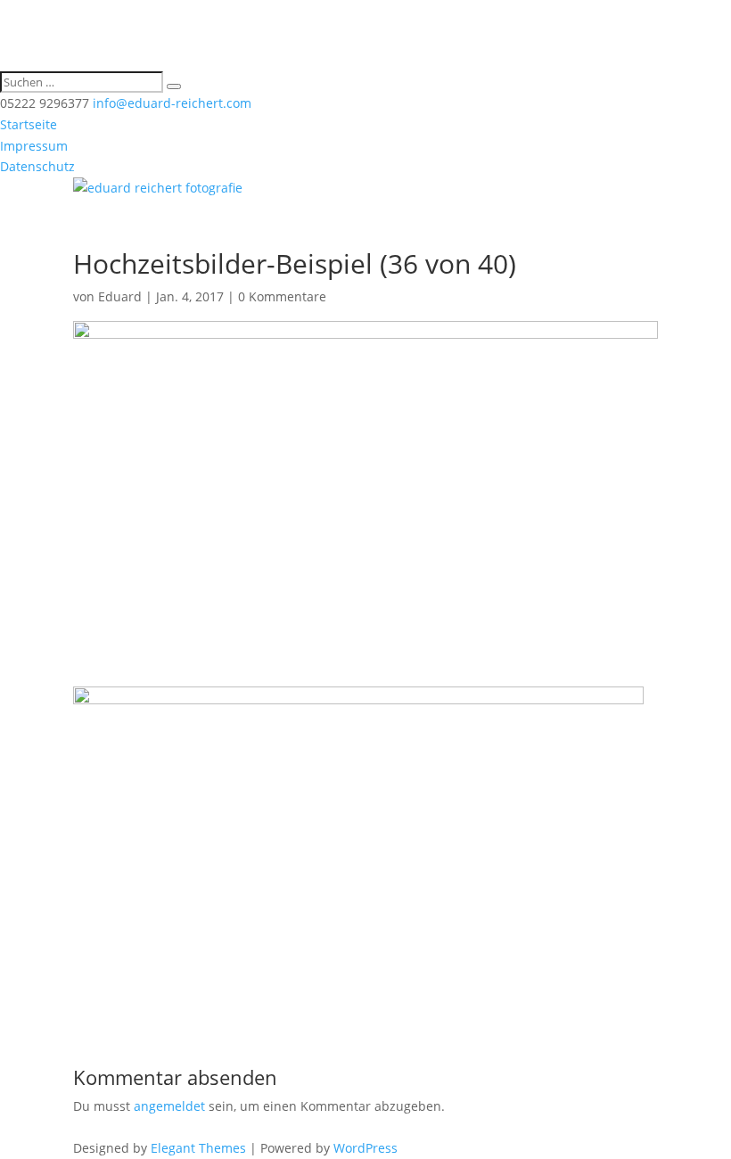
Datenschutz (37, 166)
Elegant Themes (198, 1147)
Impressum (34, 145)
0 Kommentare (282, 296)
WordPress (365, 1147)
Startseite (28, 124)
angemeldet (169, 1105)
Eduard (120, 296)
